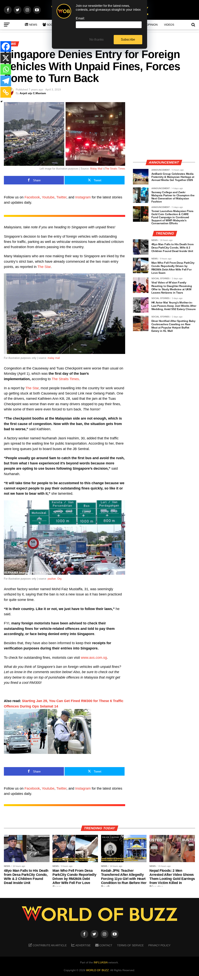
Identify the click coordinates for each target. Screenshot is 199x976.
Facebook (32, 197)
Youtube (48, 197)
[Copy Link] (5, 92)
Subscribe (128, 39)
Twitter (61, 197)
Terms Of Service (130, 945)
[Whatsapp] (5, 69)
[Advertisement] (164, 129)
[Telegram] (5, 81)
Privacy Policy (159, 945)
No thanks (96, 39)
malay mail (54, 357)
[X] (5, 58)
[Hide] (1, 101)
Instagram (83, 197)
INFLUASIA (100, 962)
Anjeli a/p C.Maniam (33, 93)
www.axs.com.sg (94, 658)
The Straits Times (115, 168)
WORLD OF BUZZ (97, 970)
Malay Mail (96, 168)
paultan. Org (54, 578)
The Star (44, 267)
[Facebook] (5, 46)
